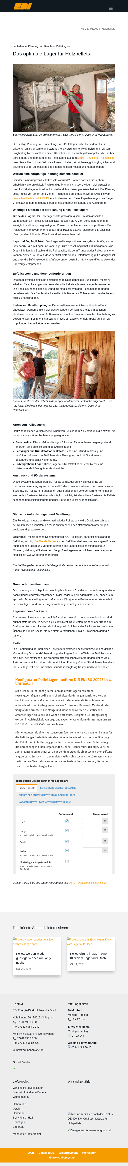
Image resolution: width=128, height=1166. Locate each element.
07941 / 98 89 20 (27, 1022)
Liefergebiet (34, 1134)
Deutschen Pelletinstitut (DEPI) (31, 198)
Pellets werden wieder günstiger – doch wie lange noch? (34, 958)
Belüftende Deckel (45, 541)
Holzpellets (108, 28)
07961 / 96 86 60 (27, 1038)
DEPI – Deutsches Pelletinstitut (95, 157)
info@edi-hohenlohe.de (30, 1050)
